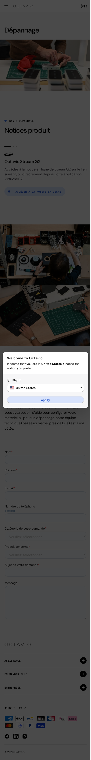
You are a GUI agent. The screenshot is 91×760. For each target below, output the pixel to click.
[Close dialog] (81, 355)
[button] (44, 388)
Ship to (16, 380)
